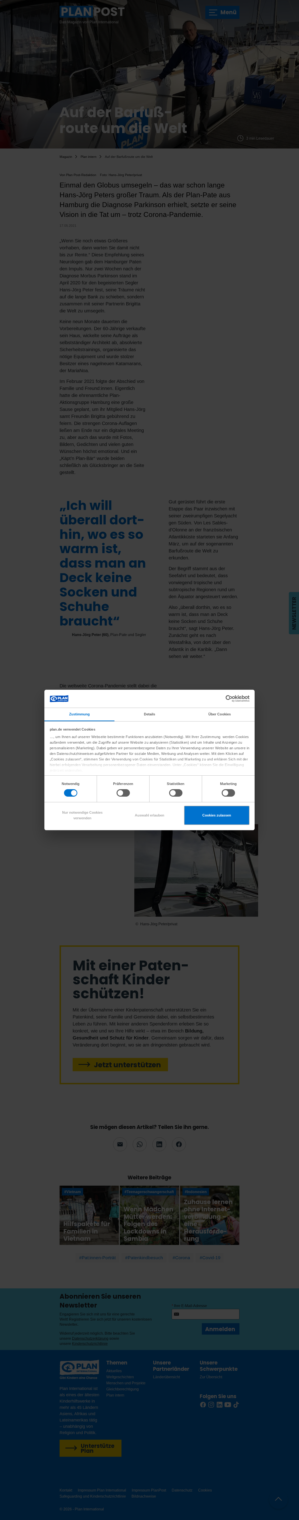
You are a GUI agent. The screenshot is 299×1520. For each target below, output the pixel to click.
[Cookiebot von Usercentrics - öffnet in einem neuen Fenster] (229, 698)
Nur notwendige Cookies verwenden (82, 815)
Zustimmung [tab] (79, 714)
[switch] (123, 793)
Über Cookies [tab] (219, 714)
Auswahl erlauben (149, 815)
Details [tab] (149, 714)
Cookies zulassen (216, 815)
